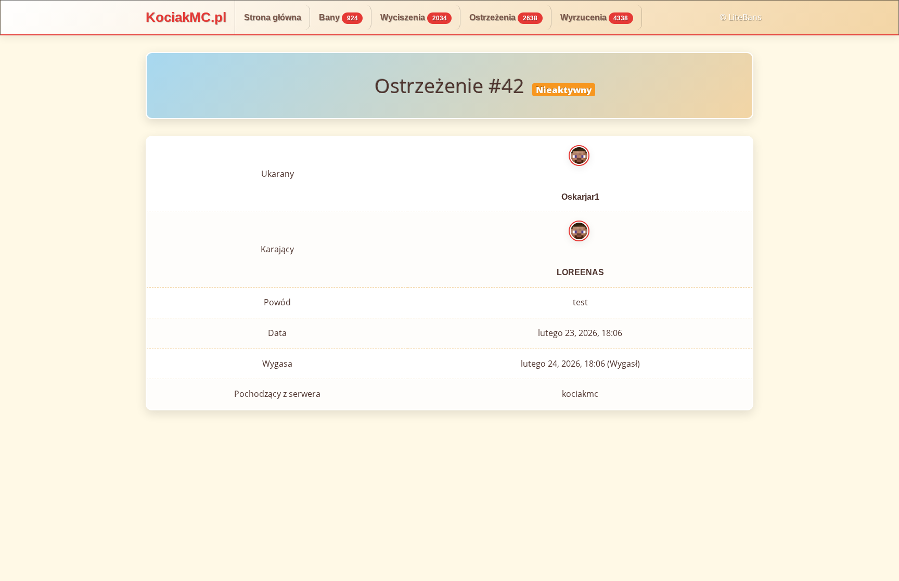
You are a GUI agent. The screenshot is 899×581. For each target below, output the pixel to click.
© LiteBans (741, 17)
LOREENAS (580, 272)
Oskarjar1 (580, 196)
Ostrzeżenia (503, 17)
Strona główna (272, 17)
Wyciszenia (413, 17)
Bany (338, 17)
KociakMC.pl (186, 17)
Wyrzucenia (594, 17)
